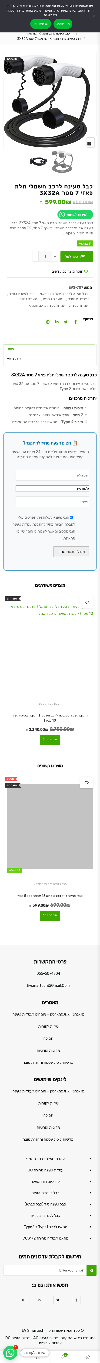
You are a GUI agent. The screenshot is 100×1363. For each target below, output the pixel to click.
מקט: (88, 287)
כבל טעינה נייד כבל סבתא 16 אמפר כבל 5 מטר (50, 896)
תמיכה (48, 1038)
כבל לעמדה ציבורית (45, 1215)
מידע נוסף (14, 359)
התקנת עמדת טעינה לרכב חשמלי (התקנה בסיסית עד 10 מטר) (50, 718)
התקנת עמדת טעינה (50, 704)
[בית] (87, 1357)
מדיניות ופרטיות (48, 1050)
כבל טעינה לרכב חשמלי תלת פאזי (48, 33)
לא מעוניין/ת (41, 24)
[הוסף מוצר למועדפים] (86, 602)
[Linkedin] (39, 1300)
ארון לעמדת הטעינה (45, 1181)
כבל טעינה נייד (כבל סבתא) (45, 1204)
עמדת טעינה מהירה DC (45, 1170)
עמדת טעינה (79, 305)
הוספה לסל (73, 257)
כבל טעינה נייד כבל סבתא (50, 884)
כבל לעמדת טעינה (21, 294)
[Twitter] (57, 1300)
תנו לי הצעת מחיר (71, 552)
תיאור (11, 348)
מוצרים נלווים (28, 299)
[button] (10, 1353)
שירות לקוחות (48, 1026)
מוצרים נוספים (52, 299)
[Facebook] (76, 1300)
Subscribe (92, 1270)
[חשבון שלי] (37, 1357)
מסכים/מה (63, 24)
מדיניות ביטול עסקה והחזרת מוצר (48, 1062)
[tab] (49, 349)
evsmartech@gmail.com (48, 985)
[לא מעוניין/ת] (94, 19)
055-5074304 (48, 973)
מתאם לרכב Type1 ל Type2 (45, 1227)
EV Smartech (33, 1330)
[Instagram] (22, 1300)
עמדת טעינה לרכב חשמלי (47, 305)
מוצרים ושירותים (79, 299)
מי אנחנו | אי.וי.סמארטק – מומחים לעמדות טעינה (48, 1014)
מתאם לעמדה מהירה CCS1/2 (45, 1238)
